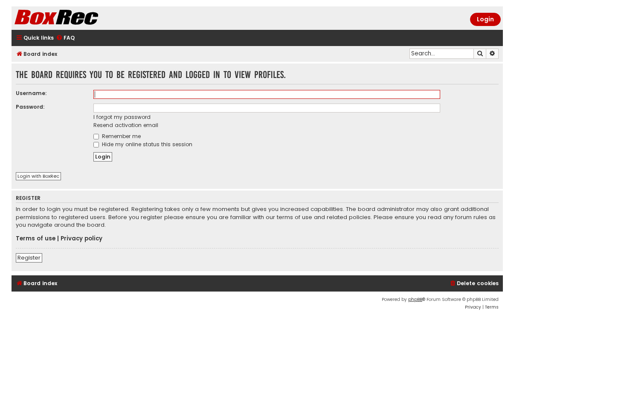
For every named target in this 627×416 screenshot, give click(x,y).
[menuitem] (65, 38)
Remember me (120, 136)
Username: (31, 93)
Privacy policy (81, 239)
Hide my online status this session (146, 144)
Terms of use (35, 239)
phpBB (415, 299)
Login (485, 19)
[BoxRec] (78, 18)
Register (29, 258)
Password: (30, 106)
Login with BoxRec (38, 176)
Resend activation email (125, 125)
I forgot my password (122, 117)
